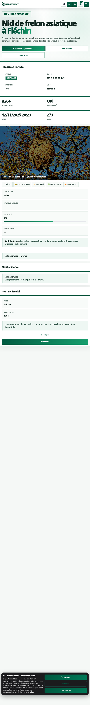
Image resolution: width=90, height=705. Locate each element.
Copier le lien (23, 55)
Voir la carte (67, 48)
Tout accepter (66, 677)
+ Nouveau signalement (23, 48)
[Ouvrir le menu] (86, 4)
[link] (30, 4)
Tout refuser (65, 684)
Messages (45, 335)
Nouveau (45, 341)
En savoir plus (28, 692)
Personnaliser (66, 690)
